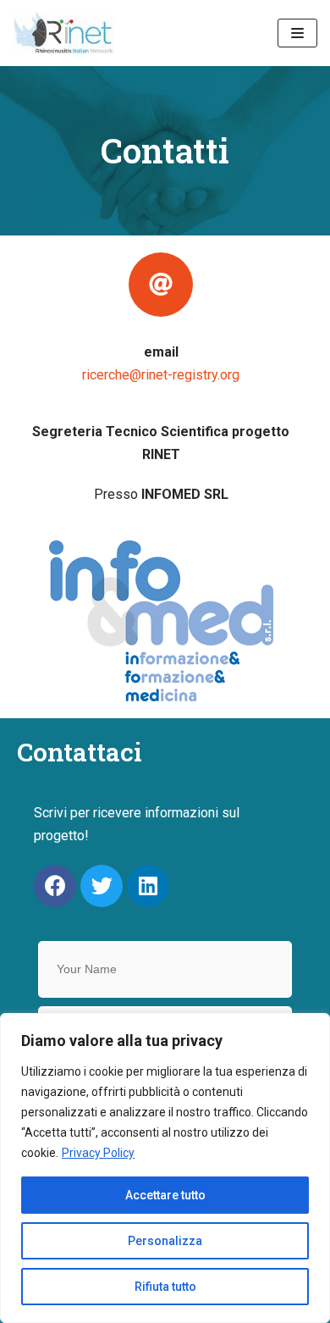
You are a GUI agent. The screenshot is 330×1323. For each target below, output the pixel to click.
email (161, 352)
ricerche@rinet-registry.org (160, 375)
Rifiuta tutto (165, 1286)
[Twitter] (101, 886)
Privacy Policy (98, 1153)
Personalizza (165, 1241)
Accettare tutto (165, 1195)
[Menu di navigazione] (297, 33)
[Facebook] (55, 886)
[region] (165, 1168)
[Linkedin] (148, 886)
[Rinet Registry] (63, 33)
